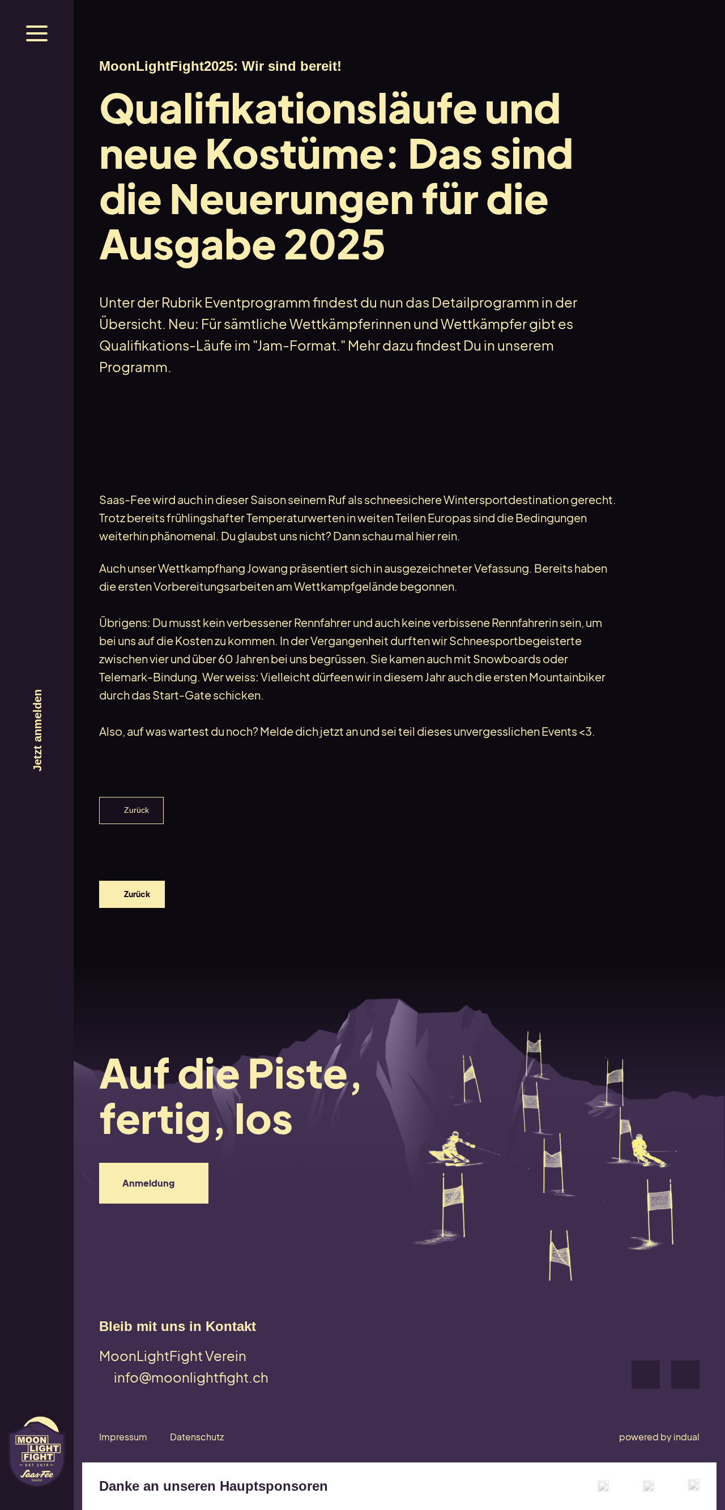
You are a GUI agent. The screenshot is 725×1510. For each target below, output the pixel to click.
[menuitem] (123, 1436)
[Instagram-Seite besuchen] (685, 1374)
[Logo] (36, 1452)
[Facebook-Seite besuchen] (646, 1374)
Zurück (136, 809)
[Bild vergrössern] (603, 1486)
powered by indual (659, 1437)
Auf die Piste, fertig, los (238, 1094)
